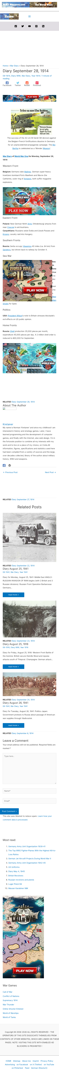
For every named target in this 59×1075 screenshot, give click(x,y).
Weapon (46, 148)
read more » (13, 595)
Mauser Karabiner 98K (18, 888)
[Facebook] (15, 26)
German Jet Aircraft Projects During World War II (29, 858)
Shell (12, 331)
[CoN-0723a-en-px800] (29, 201)
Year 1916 (24, 647)
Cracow (10, 227)
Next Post (50, 472)
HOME (8, 1061)
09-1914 (6, 76)
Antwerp (27, 179)
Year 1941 (24, 572)
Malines (27, 172)
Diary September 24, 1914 (23, 700)
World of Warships (11, 1013)
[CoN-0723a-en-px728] (29, 98)
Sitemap (16, 1061)
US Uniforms (13, 867)
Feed (27, 1068)
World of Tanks (9, 1017)
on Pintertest (17, 1068)
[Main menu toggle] (29, 16)
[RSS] (43, 26)
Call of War (7, 992)
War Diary (26, 76)
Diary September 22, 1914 (23, 566)
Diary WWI (16, 76)
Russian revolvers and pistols (21, 880)
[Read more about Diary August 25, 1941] (29, 537)
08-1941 (6, 572)
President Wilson (15, 316)
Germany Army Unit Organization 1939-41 (26, 846)
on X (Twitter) (36, 1064)
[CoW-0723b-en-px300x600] (23, 937)
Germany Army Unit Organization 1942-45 (27, 863)
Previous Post (10, 472)
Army (30, 224)
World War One (21, 156)
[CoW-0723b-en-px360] (27, 280)
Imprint (36, 1061)
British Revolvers (15, 876)
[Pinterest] (36, 26)
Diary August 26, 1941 (15, 702)
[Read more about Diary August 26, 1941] (29, 684)
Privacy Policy (47, 1061)
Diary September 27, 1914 (23, 499)
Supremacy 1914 (10, 1000)
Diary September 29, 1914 (23, 402)
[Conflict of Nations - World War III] (29, 358)
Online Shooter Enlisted (13, 1009)
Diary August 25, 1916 (15, 644)
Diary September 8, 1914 (22, 733)
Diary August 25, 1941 (15, 568)
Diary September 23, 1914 (23, 641)
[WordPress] (9, 465)
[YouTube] (29, 26)
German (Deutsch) (39, 1068)
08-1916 (6, 647)
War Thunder (8, 1004)
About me (26, 1061)
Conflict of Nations (11, 996)
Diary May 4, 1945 (16, 871)
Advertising (10, 1064)
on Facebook (22, 1064)
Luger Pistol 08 (15, 884)
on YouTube (49, 1064)
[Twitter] (22, 26)
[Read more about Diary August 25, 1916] (29, 619)
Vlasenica (27, 246)
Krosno (6, 234)
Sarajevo (7, 250)
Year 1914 (35, 76)
